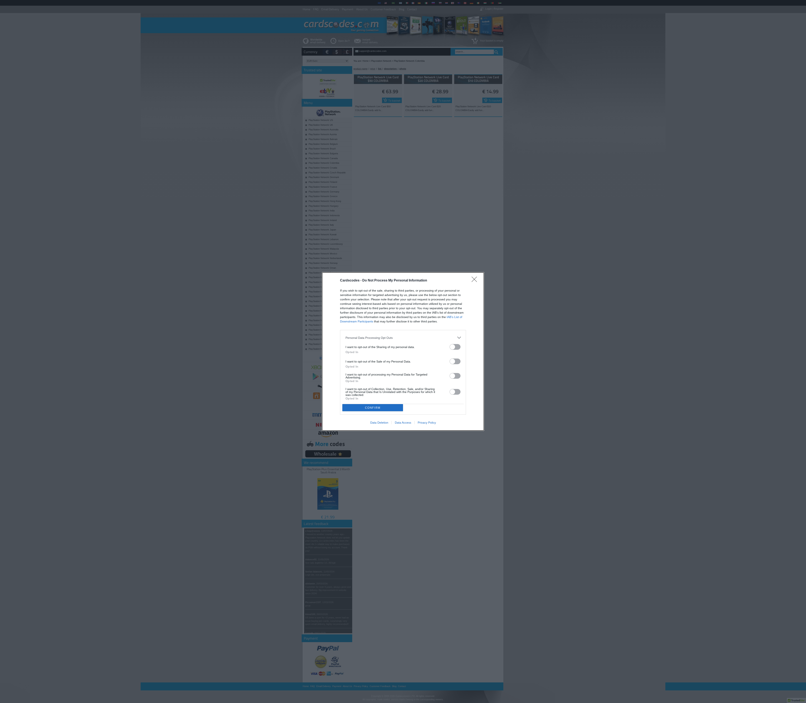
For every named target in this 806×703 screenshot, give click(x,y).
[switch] (455, 347)
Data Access (403, 422)
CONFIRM (373, 407)
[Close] (476, 281)
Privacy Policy (427, 422)
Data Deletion (379, 422)
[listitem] (403, 337)
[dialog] (403, 351)
